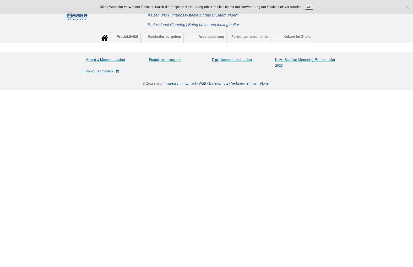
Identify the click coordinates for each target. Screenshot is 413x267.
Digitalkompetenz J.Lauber (232, 59)
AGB (202, 83)
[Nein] (407, 7)
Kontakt (190, 83)
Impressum (172, 83)
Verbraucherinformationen (251, 83)
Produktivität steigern (165, 59)
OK (309, 7)
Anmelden (105, 71)
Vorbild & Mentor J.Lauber (105, 59)
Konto (90, 71)
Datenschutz (218, 83)
